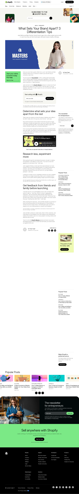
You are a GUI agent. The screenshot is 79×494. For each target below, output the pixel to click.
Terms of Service (21, 488)
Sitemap (37, 488)
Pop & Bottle (35, 77)
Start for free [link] (50, 98)
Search (70, 6)
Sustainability (28, 474)
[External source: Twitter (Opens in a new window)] (57, 487)
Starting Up (18, 6)
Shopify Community (42, 463)
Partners (27, 459)
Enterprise (36, 2)
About (26, 455)
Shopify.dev (53, 455)
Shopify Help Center (42, 457)
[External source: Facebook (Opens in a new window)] (53, 487)
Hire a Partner (41, 459)
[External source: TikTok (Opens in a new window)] (66, 487)
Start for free (70, 2)
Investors (27, 457)
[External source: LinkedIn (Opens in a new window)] (70, 487)
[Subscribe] (50, 18)
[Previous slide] (36, 393)
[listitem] (39, 382)
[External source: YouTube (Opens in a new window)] (60, 487)
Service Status (28, 465)
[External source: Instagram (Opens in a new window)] (63, 487)
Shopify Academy (42, 461)
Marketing (25, 6)
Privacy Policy (67, 132)
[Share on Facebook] (49, 230)
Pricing (31, 2)
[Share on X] (52, 230)
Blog (6, 6)
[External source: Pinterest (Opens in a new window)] (73, 487)
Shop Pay (66, 457)
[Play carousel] (39, 393)
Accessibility (27, 479)
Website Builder (41, 477)
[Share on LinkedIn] (55, 230)
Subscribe (70, 413)
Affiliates (27, 461)
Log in (62, 2)
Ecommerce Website (42, 479)
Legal (26, 463)
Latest (30, 6)
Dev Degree (53, 459)
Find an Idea (11, 6)
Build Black (27, 477)
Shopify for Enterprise (69, 461)
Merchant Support (42, 455)
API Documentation (55, 457)
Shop (65, 455)
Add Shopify (62, 364)
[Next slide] (42, 393)
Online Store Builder (42, 474)
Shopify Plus (67, 459)
